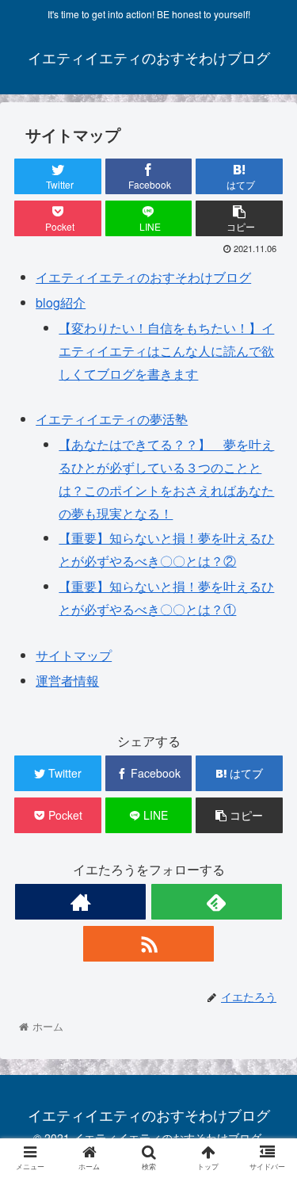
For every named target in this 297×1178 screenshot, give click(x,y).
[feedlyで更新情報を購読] (216, 902)
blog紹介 (61, 302)
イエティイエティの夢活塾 (112, 419)
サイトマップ (74, 655)
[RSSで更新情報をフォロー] (148, 944)
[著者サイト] (80, 902)
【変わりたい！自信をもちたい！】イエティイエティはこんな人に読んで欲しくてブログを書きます (166, 351)
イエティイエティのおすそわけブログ (143, 277)
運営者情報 (67, 680)
